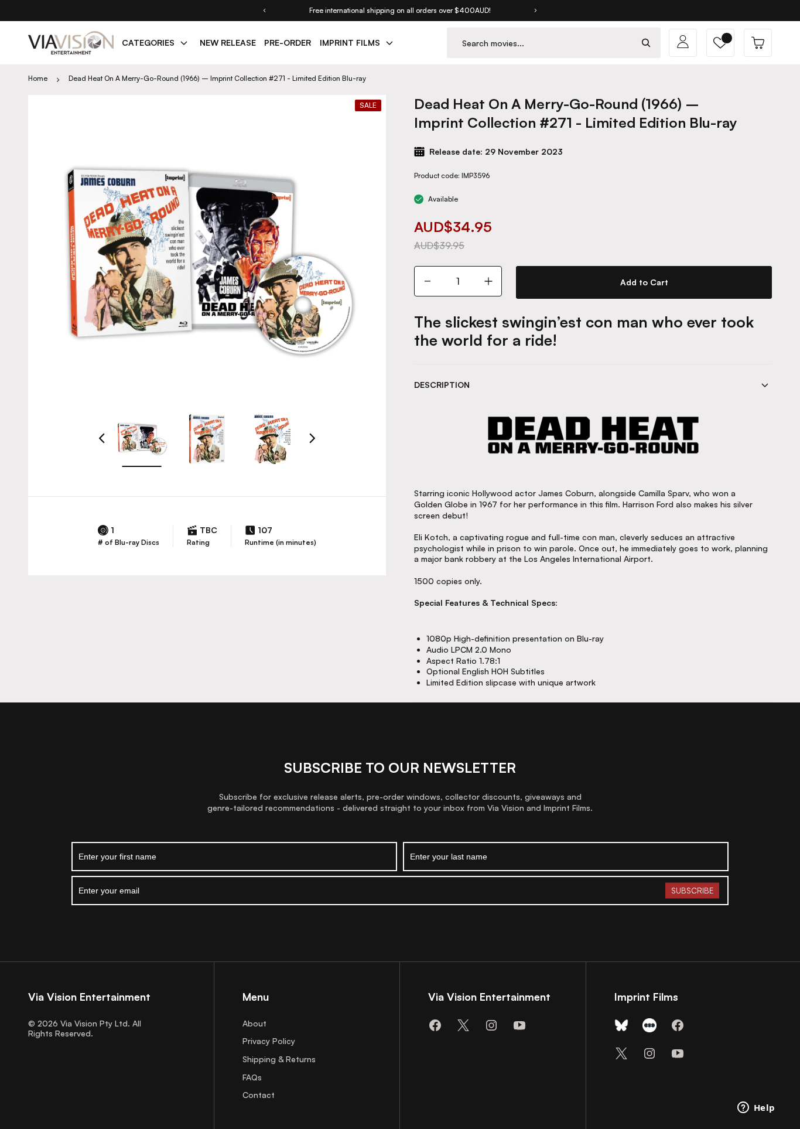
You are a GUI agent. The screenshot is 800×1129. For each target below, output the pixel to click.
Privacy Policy (268, 1041)
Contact (258, 1095)
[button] (720, 43)
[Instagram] (491, 1025)
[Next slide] (535, 10)
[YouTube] (519, 1025)
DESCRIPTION (442, 385)
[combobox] (539, 43)
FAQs (252, 1077)
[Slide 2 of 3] (207, 439)
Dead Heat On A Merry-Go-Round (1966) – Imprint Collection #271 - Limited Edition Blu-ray (217, 78)
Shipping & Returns (279, 1059)
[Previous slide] (264, 10)
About (254, 1023)
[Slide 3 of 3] (272, 439)
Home (37, 78)
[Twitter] (463, 1025)
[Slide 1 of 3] (142, 439)
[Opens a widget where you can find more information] (756, 1108)
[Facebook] (435, 1025)
